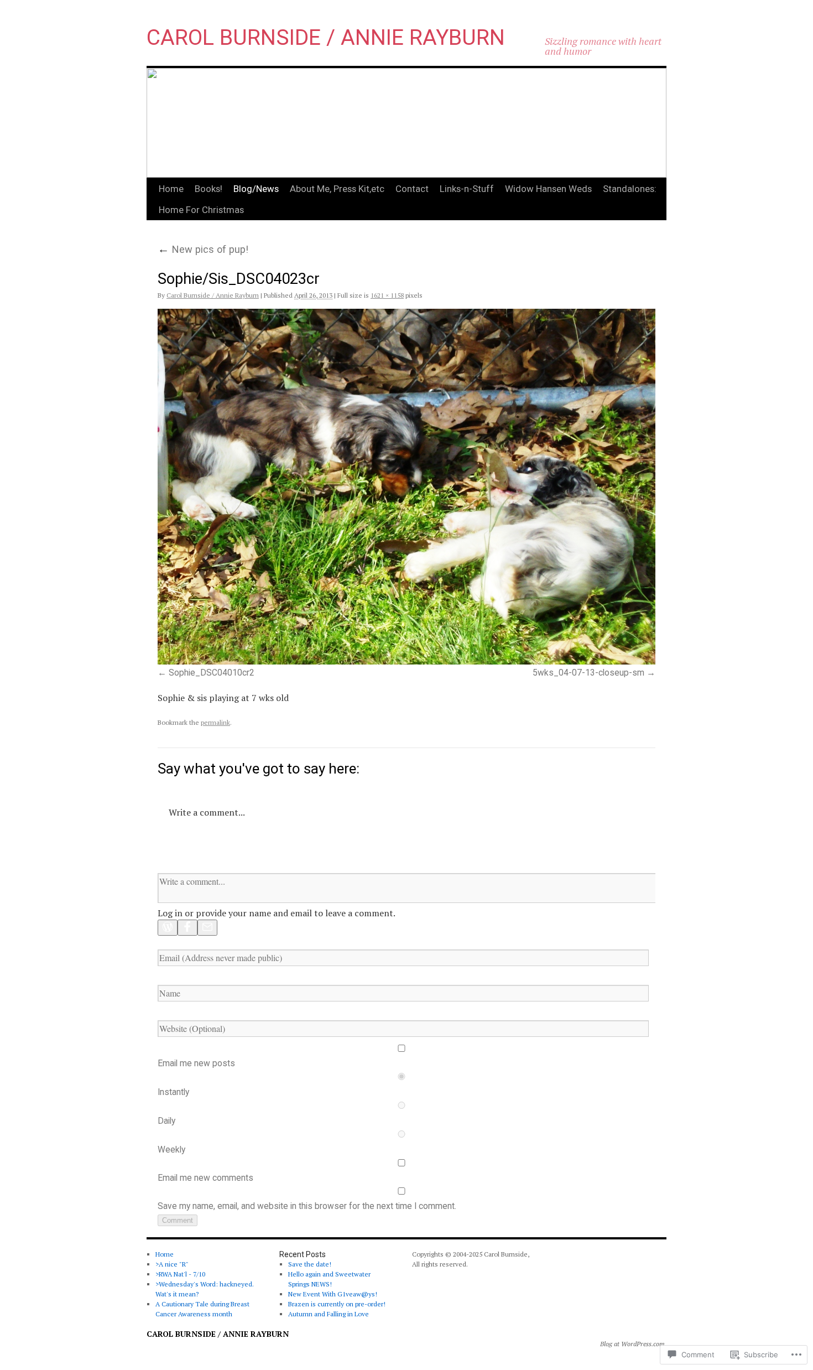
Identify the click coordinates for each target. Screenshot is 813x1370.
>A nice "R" (172, 1264)
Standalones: (629, 188)
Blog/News (256, 188)
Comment (177, 1220)
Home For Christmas (201, 209)
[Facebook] (187, 928)
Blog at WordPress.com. (633, 1344)
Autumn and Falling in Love (328, 1314)
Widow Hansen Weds (548, 188)
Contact (412, 188)
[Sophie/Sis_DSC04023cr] (406, 487)
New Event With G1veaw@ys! (332, 1294)
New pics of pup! (203, 249)
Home (171, 188)
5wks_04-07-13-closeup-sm (588, 673)
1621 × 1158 (387, 295)
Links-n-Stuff (467, 188)
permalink (215, 722)
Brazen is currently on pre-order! (336, 1304)
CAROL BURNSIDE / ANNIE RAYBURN (326, 37)
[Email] (207, 928)
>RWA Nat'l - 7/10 (180, 1274)
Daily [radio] (166, 1121)
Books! (208, 188)
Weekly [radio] (171, 1150)
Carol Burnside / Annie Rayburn (212, 295)
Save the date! (309, 1264)
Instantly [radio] (173, 1092)
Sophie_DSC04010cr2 (211, 673)
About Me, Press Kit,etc (337, 188)
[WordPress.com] (168, 928)
